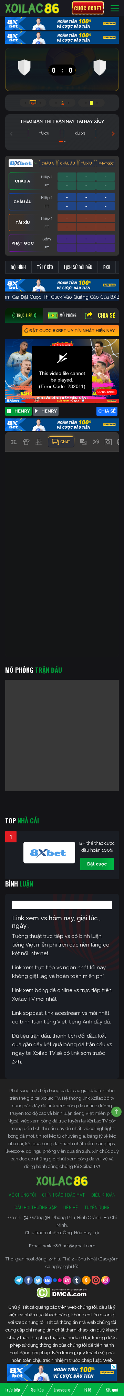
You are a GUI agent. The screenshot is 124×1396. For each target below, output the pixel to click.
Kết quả (112, 1389)
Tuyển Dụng (97, 1207)
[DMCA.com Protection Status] (62, 1292)
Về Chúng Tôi (22, 1195)
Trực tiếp (12, 1389)
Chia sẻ (106, 315)
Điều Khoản (103, 1195)
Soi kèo (37, 1389)
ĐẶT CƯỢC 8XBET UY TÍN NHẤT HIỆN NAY (72, 330)
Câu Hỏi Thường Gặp (35, 1207)
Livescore (62, 1389)
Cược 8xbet (88, 8)
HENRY (22, 411)
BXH (106, 267)
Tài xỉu (86, 163)
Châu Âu (67, 163)
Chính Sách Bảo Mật (63, 1195)
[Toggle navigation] (115, 8)
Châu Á (48, 163)
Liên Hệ (70, 1207)
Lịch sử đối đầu (78, 267)
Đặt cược (97, 864)
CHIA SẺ (107, 411)
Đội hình (18, 267)
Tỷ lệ (87, 1389)
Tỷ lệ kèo (45, 267)
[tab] (24, 315)
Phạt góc (106, 163)
